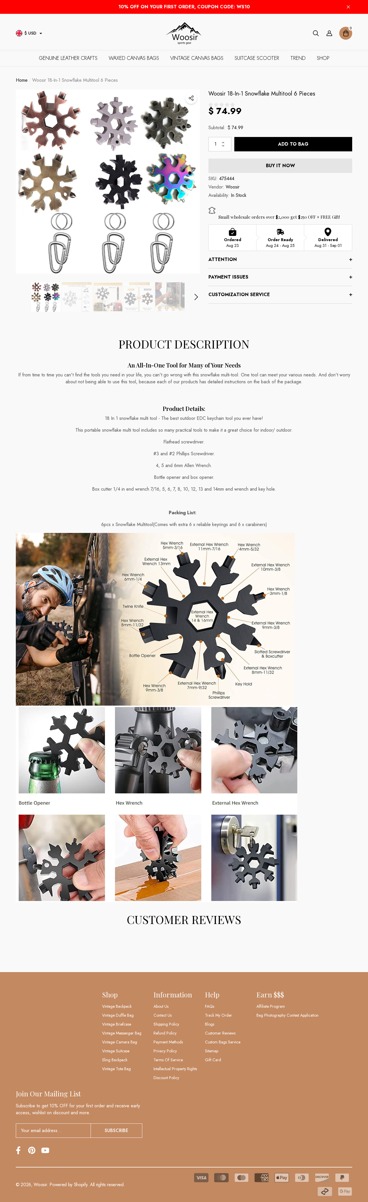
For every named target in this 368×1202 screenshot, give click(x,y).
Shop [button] (110, 994)
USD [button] (30, 33)
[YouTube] (45, 1150)
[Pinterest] (32, 1150)
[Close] (348, 7)
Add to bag (293, 144)
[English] (19, 33)
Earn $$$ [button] (270, 994)
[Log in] (329, 33)
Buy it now (280, 165)
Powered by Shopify (68, 1184)
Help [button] (212, 994)
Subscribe (116, 1130)
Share (191, 98)
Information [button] (173, 994)
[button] (41, 33)
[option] (108, 181)
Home (22, 80)
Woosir (232, 187)
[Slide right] (196, 297)
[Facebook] (18, 1150)
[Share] (191, 98)
